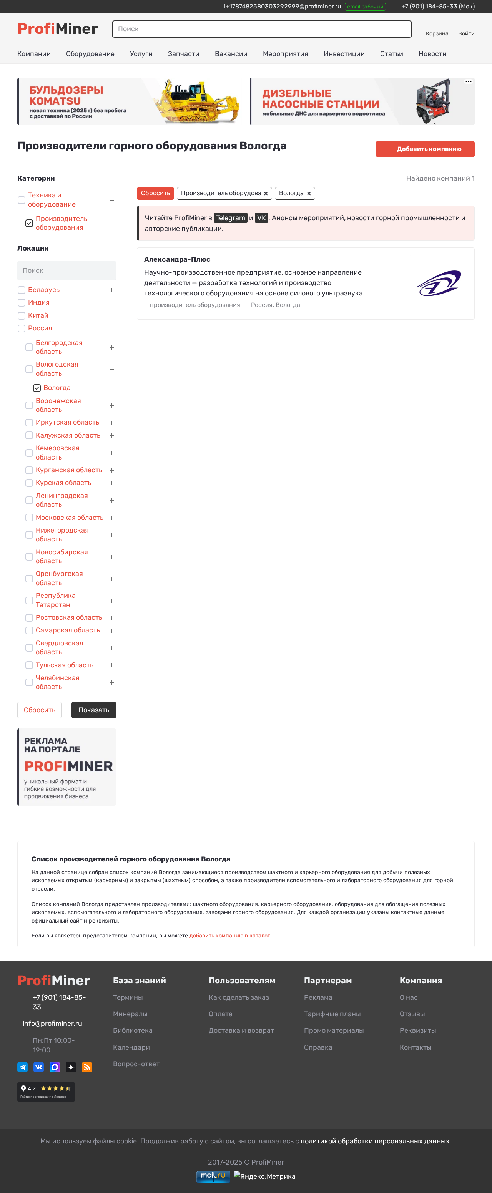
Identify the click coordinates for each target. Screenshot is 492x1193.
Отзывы (412, 1014)
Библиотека (133, 1030)
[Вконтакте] (38, 1070)
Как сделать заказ (239, 997)
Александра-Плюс (177, 259)
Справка (318, 1047)
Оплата (221, 1014)
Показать (93, 710)
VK (261, 218)
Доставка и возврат (241, 1030)
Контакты (416, 1047)
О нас (409, 997)
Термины (128, 997)
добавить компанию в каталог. (230, 935)
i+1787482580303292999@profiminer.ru (282, 6)
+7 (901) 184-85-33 (429, 6)
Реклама (318, 997)
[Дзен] (71, 1070)
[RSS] (87, 1070)
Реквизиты (418, 1030)
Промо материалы (334, 1030)
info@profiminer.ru (52, 1023)
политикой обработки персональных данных (375, 1141)
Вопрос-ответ (136, 1064)
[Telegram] (22, 1070)
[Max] (55, 1070)
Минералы (130, 1014)
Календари (131, 1047)
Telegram (230, 218)
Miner (57, 29)
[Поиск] (402, 29)
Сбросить (39, 710)
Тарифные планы (332, 1014)
